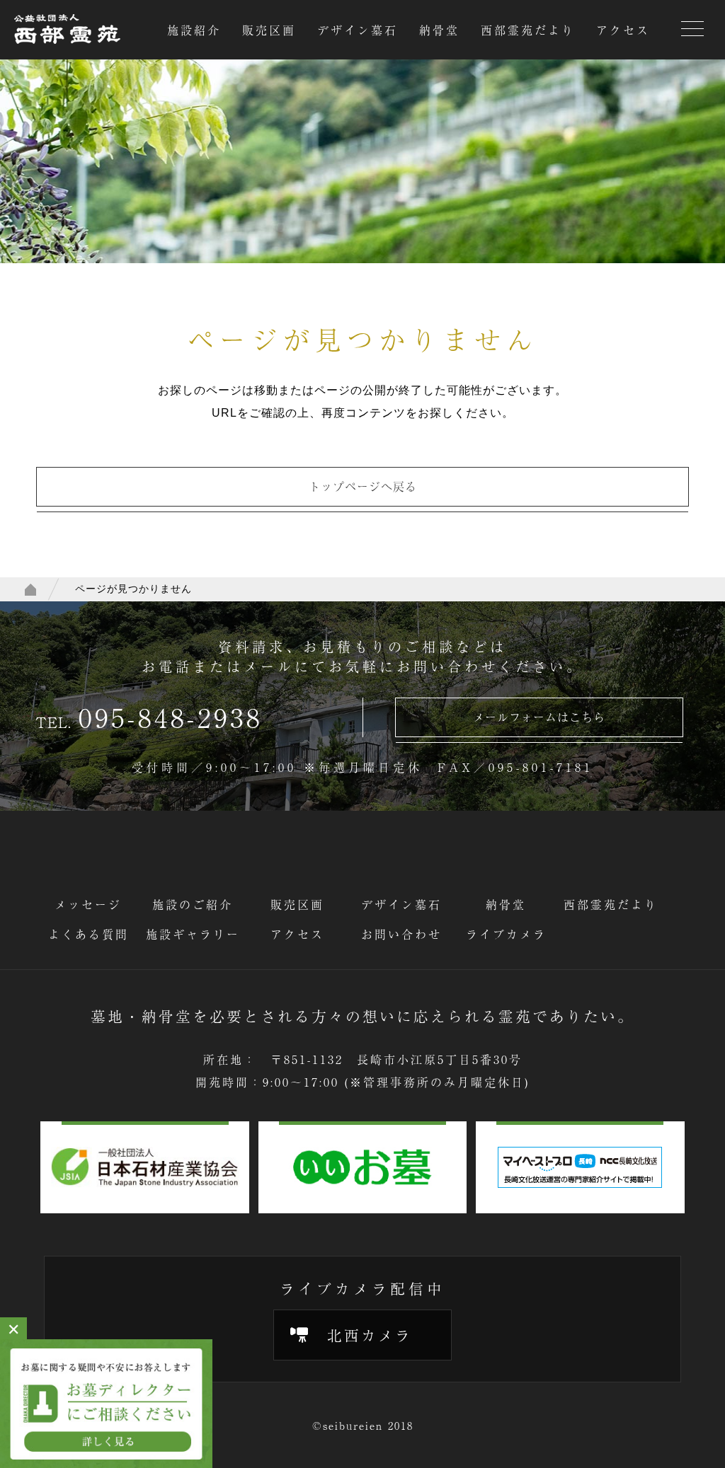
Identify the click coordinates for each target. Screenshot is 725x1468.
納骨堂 (439, 29)
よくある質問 (88, 933)
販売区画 (269, 29)
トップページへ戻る (363, 486)
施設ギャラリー (193, 933)
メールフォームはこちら (539, 716)
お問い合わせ (401, 933)
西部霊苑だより (528, 29)
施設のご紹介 (192, 904)
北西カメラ (369, 1335)
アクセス (623, 29)
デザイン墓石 (357, 29)
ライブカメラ (506, 933)
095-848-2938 (171, 717)
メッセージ (88, 904)
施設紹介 (194, 29)
